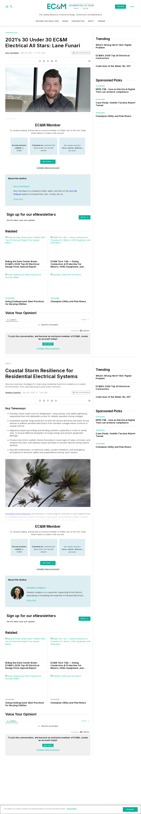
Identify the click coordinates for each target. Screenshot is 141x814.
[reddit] (52, 61)
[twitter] (48, 61)
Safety (91, 21)
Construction (78, 21)
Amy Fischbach (12, 53)
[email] (56, 61)
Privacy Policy (72, 809)
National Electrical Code (47, 21)
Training (101, 21)
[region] (47, 325)
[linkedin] (44, 61)
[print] (89, 61)
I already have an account (47, 168)
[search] (11, 6)
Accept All (130, 809)
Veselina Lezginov (13, 392)
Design (65, 21)
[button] (7, 6)
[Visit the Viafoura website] (84, 331)
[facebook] (40, 61)
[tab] (11, 320)
